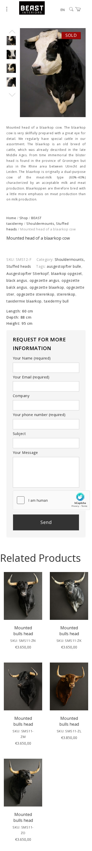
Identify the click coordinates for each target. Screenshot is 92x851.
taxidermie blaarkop (24, 301)
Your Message (25, 452)
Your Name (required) (32, 358)
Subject (19, 433)
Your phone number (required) (39, 414)
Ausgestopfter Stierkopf (27, 273)
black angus (16, 280)
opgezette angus (45, 280)
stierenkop (66, 294)
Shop (23, 218)
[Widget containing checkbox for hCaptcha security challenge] (51, 500)
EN (63, 9)
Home (11, 218)
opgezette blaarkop (47, 287)
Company (21, 395)
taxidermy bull (56, 301)
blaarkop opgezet (66, 273)
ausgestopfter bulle (64, 266)
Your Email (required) (31, 377)
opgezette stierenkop (35, 294)
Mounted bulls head (23, 630)
